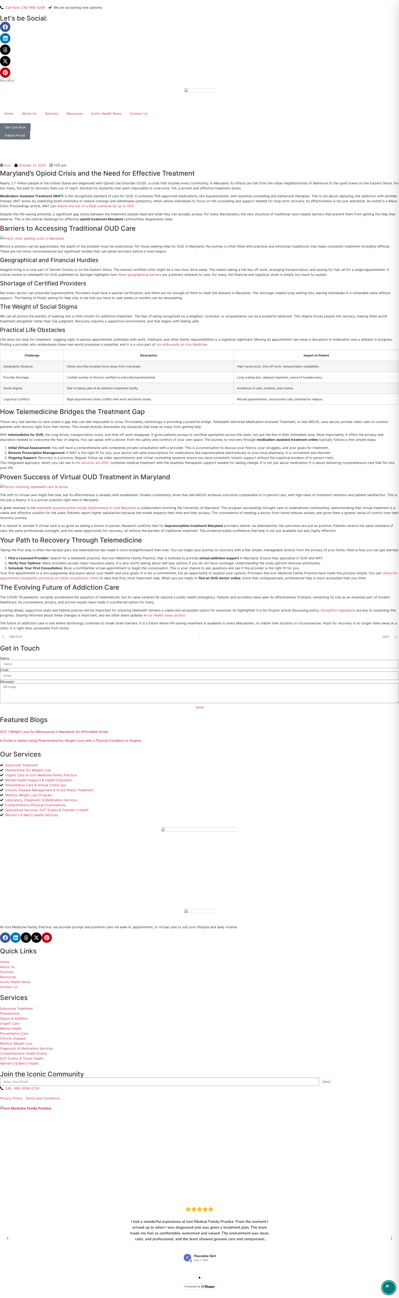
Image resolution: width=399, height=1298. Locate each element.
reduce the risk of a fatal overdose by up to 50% (95, 206)
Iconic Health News (106, 113)
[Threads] (5, 49)
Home (9, 113)
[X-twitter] (5, 61)
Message (7, 681)
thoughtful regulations (338, 610)
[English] (3, 80)
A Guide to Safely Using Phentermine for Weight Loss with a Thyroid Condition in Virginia (70, 740)
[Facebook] (5, 27)
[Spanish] (11, 80)
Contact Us (139, 113)
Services (51, 113)
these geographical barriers (139, 274)
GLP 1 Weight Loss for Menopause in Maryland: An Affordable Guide (54, 732)
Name (4, 658)
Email (4, 670)
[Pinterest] (5, 72)
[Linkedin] (5, 38)
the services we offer (91, 463)
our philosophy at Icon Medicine (181, 344)
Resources (74, 113)
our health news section (166, 615)
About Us (29, 113)
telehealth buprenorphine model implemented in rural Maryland (86, 508)
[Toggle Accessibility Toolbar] (389, 1288)
